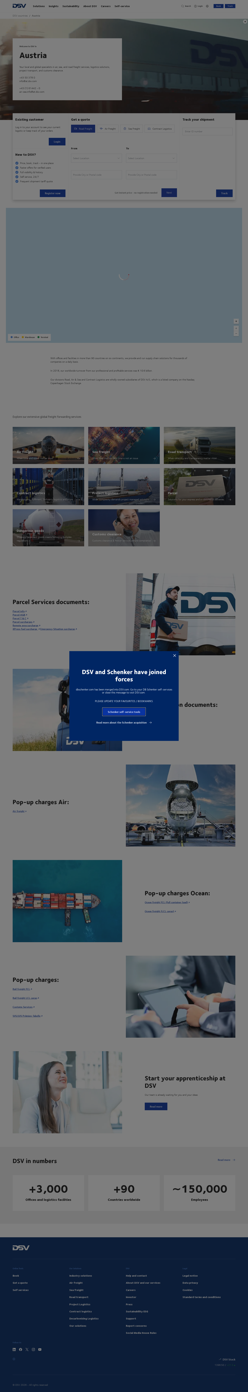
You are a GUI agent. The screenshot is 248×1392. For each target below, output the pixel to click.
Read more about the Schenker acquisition (121, 722)
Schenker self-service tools (124, 712)
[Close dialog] (175, 655)
